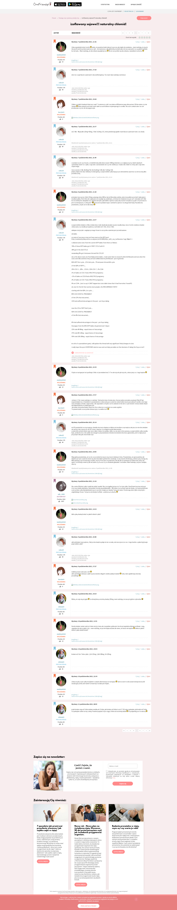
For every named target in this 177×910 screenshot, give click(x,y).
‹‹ (123, 32)
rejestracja (128, 11)
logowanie (140, 11)
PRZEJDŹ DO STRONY (88, 906)
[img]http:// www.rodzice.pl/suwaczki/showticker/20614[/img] (86, 61)
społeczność (136, 4)
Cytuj (137, 42)
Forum (54, 18)
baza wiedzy (120, 4)
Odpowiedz (144, 18)
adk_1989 (61, 494)
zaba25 (61, 83)
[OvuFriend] (42, 5)
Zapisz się (122, 784)
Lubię (143, 42)
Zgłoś (148, 42)
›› (148, 32)
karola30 (61, 112)
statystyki (105, 4)
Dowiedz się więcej (93, 901)
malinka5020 (61, 55)
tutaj (113, 778)
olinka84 (61, 607)
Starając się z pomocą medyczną (69, 18)
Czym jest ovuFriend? (115, 11)
